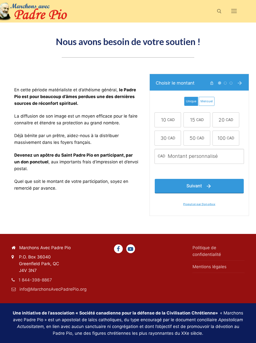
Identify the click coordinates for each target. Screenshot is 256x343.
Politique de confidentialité (206, 251)
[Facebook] (118, 248)
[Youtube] (130, 248)
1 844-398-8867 (35, 279)
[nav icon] (234, 11)
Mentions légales (209, 266)
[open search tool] (219, 11)
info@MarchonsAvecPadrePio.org (53, 289)
